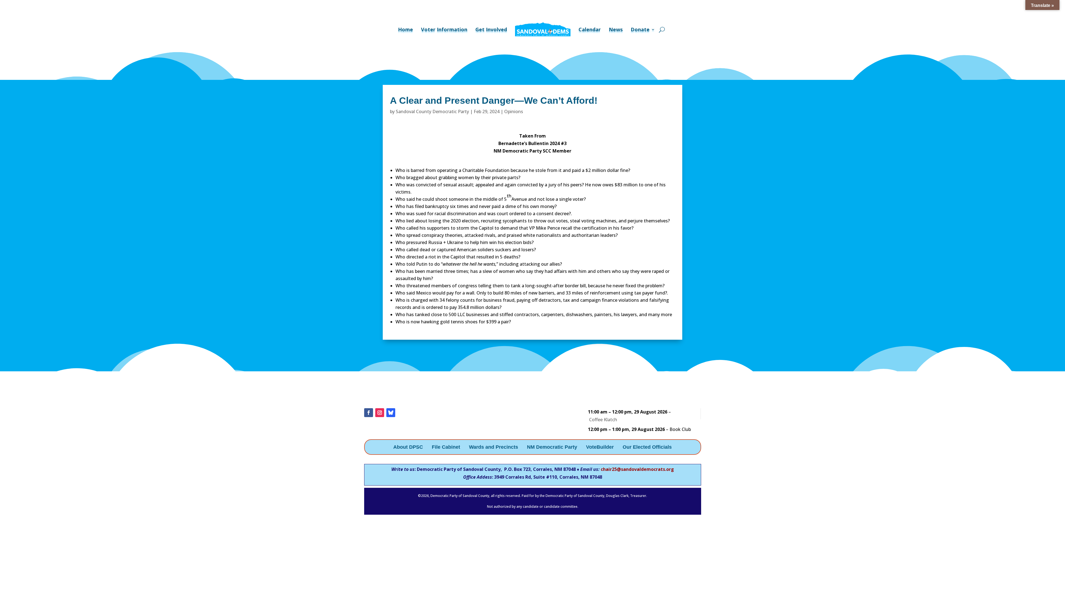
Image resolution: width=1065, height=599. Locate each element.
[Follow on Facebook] (368, 412)
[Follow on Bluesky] (390, 412)
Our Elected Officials (647, 447)
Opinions (513, 111)
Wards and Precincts (493, 447)
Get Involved (491, 29)
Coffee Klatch (603, 420)
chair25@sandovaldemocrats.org (637, 469)
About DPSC (408, 447)
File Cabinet (446, 447)
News (616, 29)
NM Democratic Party (552, 447)
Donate (640, 29)
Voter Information (444, 29)
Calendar (590, 29)
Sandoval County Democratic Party (432, 111)
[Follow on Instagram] (379, 412)
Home (405, 29)
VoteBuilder (600, 447)
